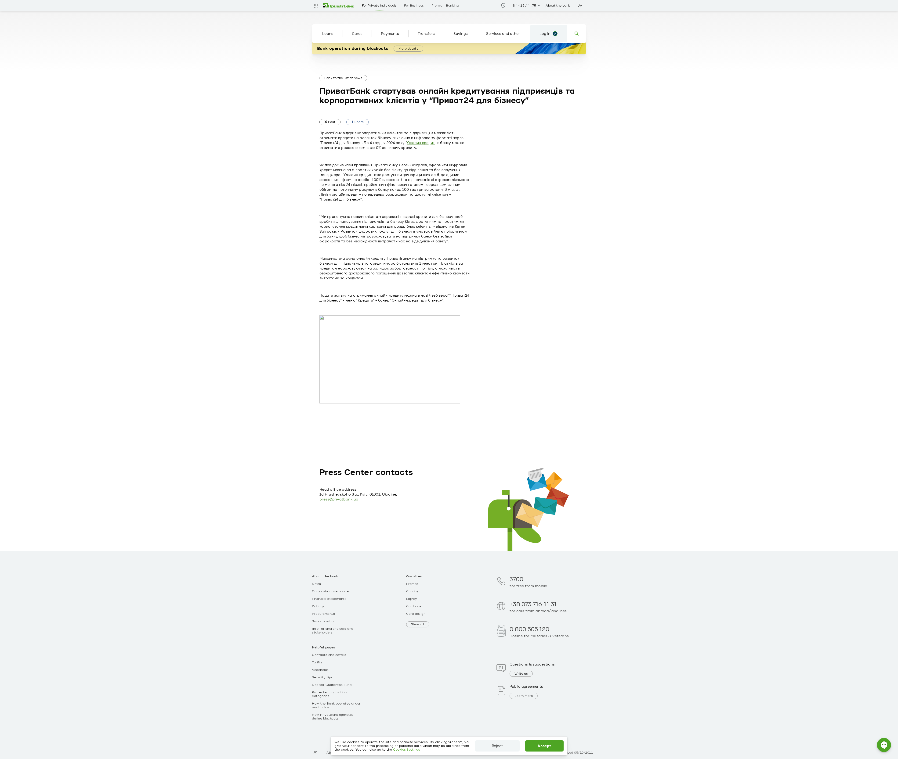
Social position (324, 621)
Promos (412, 584)
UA (579, 5)
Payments (390, 34)
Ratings (318, 606)
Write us (521, 674)
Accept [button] (544, 746)
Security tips (322, 677)
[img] (338, 5)
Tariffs (317, 662)
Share (359, 122)
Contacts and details (329, 655)
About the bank (558, 5)
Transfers (426, 34)
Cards (357, 34)
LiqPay (411, 599)
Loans (327, 34)
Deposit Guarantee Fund (331, 685)
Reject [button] (497, 746)
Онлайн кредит (421, 143)
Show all (417, 624)
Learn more (523, 696)
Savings (460, 34)
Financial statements (329, 599)
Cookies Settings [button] (406, 750)
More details (408, 48)
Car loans (414, 606)
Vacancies (320, 670)
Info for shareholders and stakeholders (332, 630)
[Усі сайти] (315, 5)
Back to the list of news (343, 78)
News (316, 584)
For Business (414, 5)
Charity (412, 591)
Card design (416, 614)
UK (314, 752)
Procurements (323, 614)
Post (331, 122)
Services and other (503, 34)
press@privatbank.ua (338, 499)
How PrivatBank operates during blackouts (333, 716)
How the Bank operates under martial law (336, 705)
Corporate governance (330, 591)
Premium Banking (445, 5)
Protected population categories (329, 694)
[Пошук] (576, 33)
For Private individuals (379, 5)
